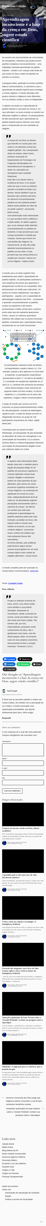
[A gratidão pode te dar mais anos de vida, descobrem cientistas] (23, 861)
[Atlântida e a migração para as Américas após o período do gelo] (23, 1053)
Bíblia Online (7, 1147)
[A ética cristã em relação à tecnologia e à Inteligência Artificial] (23, 908)
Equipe (8, 1196)
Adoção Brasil (8, 1144)
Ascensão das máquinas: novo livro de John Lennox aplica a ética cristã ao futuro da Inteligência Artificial (20, 970)
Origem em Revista (10, 1173)
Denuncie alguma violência (13, 1157)
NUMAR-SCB (8, 1167)
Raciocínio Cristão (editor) (17, 45)
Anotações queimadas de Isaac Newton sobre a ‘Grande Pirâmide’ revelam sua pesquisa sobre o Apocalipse (22, 1020)
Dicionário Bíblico (9, 1160)
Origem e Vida (8, 1170)
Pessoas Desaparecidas (12, 1177)
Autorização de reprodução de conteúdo (22, 1193)
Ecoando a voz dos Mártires (14, 1163)
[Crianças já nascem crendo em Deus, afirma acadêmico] (23, 814)
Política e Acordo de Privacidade (19, 1199)
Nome (5, 759)
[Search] (38, 7)
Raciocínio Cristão (14, 6)
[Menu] (42, 7)
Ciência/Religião (8, 15)
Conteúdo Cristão (15, 583)
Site (3, 778)
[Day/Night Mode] (32, 7)
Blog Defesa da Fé (10, 1150)
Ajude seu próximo (10, 1186)
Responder (6, 718)
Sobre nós (6, 1190)
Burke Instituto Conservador (14, 1154)
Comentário (7, 741)
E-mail (5, 768)
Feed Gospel (12, 691)
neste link (34, 571)
